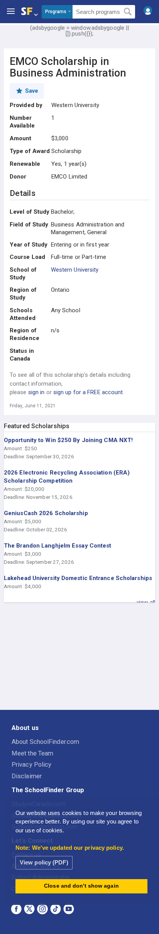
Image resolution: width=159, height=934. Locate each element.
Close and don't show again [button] (81, 886)
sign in (36, 392)
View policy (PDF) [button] (44, 862)
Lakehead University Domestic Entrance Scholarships (78, 578)
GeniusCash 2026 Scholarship (46, 513)
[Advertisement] (79, 656)
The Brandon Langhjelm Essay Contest (58, 545)
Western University (75, 269)
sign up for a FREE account (88, 392)
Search (128, 12)
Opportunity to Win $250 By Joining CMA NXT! (68, 440)
